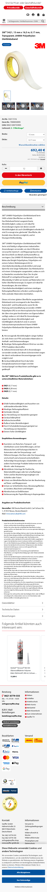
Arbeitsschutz (32, 701)
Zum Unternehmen (34, 714)
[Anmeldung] (33, 15)
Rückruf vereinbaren (11, 722)
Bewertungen (8, 615)
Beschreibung (8, 206)
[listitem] (23, 658)
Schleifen (30, 698)
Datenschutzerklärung (15, 867)
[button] (6, 168)
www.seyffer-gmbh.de (10, 843)
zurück (7, 45)
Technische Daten (10, 609)
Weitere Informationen (23, 887)
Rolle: (4, 164)
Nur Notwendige (23, 880)
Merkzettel (31, 707)
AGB (26, 829)
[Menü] (14, 780)
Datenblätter (8, 602)
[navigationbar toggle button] (4, 20)
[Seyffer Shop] (1, 15)
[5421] (23, 70)
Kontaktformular (9, 725)
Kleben (29, 695)
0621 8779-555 (12, 695)
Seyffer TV (31, 717)
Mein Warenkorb (33, 711)
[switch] (11, 784)
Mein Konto (31, 704)
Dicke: (4, 139)
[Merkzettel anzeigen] (38, 15)
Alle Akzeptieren (23, 872)
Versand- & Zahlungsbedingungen (34, 825)
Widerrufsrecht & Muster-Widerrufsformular (32, 835)
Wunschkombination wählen (32, 145)
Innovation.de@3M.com (16, 513)
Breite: (5, 134)
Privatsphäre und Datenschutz (31, 842)
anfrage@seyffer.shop (10, 840)
